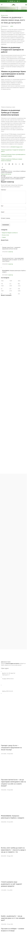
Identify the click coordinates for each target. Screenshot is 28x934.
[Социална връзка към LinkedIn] (14, 1)
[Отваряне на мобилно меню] (1, 4)
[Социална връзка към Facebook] (7, 1)
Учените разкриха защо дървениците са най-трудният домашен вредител (11, 884)
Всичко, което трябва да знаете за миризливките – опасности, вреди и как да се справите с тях (13, 850)
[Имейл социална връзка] (11, 1)
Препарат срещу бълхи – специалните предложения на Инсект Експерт (11, 747)
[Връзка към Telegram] (18, 1)
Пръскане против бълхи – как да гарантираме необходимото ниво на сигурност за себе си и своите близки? (13, 783)
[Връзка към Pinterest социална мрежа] (13, 1)
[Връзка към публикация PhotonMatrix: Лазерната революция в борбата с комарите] (13, 804)
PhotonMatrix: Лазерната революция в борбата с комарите (12, 817)
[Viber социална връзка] (19, 1)
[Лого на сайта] (13, 4)
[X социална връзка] (9, 1)
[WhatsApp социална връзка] (16, 1)
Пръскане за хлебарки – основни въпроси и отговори (12, 930)
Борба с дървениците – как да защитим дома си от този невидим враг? (13, 918)
